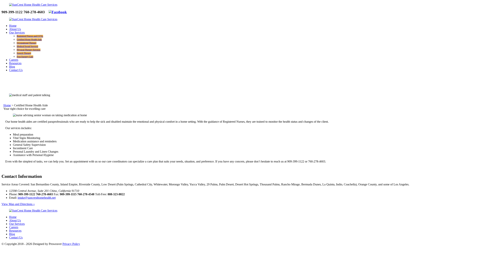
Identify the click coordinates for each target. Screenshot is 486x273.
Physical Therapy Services (28, 50)
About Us (15, 29)
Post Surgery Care (25, 56)
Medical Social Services (27, 46)
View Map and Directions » (18, 204)
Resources (15, 63)
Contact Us (16, 70)
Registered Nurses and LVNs (30, 36)
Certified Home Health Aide (29, 39)
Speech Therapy (24, 53)
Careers (13, 59)
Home (13, 25)
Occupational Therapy (26, 43)
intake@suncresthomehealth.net (37, 197)
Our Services (17, 32)
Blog (12, 66)
